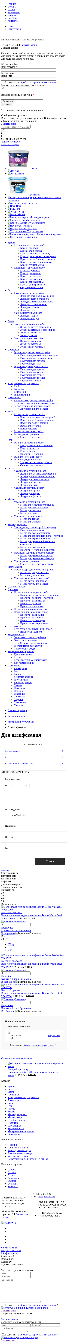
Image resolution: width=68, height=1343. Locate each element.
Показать (18, 861)
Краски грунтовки (30, 270)
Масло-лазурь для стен (32, 575)
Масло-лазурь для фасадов (34, 583)
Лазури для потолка (31, 482)
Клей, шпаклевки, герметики (23, 1097)
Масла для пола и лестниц (34, 507)
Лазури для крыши (30, 490)
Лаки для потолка (29, 307)
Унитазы (18, 705)
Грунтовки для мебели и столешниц (39, 355)
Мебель (18, 685)
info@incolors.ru (46, 1196)
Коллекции (14, 12)
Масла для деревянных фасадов (37, 558)
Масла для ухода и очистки (28, 561)
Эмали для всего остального (35, 327)
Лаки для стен (27, 310)
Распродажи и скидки (19, 1150)
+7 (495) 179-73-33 (11, 1250)
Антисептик (30, 203)
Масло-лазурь (32, 220)
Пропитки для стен (30, 603)
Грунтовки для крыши (32, 369)
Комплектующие (23, 682)
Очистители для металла (33, 643)
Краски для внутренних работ (30, 245)
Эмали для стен (28, 335)
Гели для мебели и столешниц (36, 445)
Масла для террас (29, 518)
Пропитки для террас (31, 617)
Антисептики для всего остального (39, 403)
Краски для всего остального (36, 262)
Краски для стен (29, 248)
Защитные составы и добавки (36, 462)
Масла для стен (28, 513)
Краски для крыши (30, 273)
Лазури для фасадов (31, 496)
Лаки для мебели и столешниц (36, 301)
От (6, 785)
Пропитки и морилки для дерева (38, 550)
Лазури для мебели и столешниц (37, 476)
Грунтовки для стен (30, 363)
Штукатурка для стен (31, 631)
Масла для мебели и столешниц (37, 504)
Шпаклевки (20, 391)
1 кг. (10, 947)
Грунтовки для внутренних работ (32, 352)
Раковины (19, 693)
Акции (11, 9)
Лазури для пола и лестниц (34, 479)
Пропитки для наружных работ (31, 612)
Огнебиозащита (36, 223)
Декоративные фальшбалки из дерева (28, 1159)
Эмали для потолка (30, 332)
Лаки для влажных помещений (37, 296)
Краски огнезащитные (32, 281)
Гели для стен (27, 451)
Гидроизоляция (22, 394)
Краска (33, 168)
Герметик (19, 389)
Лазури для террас (30, 493)
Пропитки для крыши (32, 614)
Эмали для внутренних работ (30, 324)
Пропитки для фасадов (32, 620)
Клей (16, 386)
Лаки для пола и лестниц (33, 304)
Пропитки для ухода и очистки (30, 609)
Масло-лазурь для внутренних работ (33, 569)
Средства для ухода (30, 437)
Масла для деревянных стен (35, 547)
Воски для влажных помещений (37, 417)
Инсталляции (21, 679)
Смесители (20, 702)
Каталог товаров (10, 141)
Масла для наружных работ (28, 516)
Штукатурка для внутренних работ (33, 629)
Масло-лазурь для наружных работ (32, 578)
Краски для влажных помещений (38, 256)
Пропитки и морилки (31, 454)
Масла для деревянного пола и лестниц (41, 535)
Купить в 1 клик (10, 930)
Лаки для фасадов (29, 318)
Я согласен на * (32, 1045)
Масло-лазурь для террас (33, 581)
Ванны (17, 674)
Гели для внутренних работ (28, 442)
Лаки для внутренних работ (29, 293)
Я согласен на (31, 82)
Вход (10, 26)
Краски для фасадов (31, 279)
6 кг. (10, 950)
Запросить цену (29, 1337)
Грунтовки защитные (31, 380)
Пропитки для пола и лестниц (36, 597)
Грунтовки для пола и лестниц (36, 358)
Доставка (13, 18)
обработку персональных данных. (38, 82)
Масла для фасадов (30, 521)
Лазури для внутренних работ (30, 471)
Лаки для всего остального (34, 298)
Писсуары (19, 688)
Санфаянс (19, 696)
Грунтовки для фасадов (32, 377)
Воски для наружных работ (28, 431)
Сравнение (25, 930)
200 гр (11, 944)
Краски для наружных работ (29, 267)
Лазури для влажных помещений (38, 473)
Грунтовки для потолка (32, 360)
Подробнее (7, 927)
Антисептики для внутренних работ (33, 400)
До (26, 785)
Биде (16, 671)
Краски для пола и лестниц (35, 253)
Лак (17, 170)
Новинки (13, 1144)
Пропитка (27, 225)
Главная (12, 4)
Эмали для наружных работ (29, 338)
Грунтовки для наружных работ (31, 366)
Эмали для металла (30, 341)
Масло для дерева (39, 217)
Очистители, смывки (31, 465)
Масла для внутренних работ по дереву (35, 527)
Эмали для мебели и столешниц (37, 329)
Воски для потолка (30, 425)
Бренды (12, 15)
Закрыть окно (8, 123)
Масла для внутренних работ (29, 502)
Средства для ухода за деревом (36, 564)
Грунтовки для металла (32, 372)
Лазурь (22, 211)
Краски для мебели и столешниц (38, 259)
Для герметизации (24, 662)
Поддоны (19, 691)
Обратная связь (9, 1247)
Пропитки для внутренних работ (31, 592)
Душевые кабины (23, 676)
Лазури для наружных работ (29, 487)
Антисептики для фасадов (34, 408)
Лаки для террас (29, 315)
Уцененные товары (18, 1156)
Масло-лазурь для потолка (34, 572)
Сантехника (30, 237)
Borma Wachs (17, 815)
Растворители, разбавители (28, 645)
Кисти (17, 657)
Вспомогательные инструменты (31, 660)
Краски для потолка (31, 250)
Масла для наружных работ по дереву (34, 552)
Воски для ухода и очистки (28, 434)
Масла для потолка (30, 510)
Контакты (13, 20)
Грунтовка (34, 194)
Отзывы (12, 6)
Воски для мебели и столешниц (37, 420)
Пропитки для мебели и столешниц (39, 595)
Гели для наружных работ (28, 456)
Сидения (18, 699)
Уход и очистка (35, 231)
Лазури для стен (29, 485)
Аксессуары (20, 668)
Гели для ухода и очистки (27, 459)
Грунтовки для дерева (32, 530)
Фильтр (5, 870)
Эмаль (21, 173)
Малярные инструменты (50, 234)
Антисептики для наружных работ (32, 406)
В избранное (8, 933)
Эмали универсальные (32, 346)
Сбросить (50, 861)
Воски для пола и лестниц (34, 423)
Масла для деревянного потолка (37, 538)
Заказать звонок (29, 45)
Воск (19, 206)
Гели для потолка (29, 448)
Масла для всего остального (35, 533)
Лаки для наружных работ (28, 312)
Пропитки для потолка (32, 600)
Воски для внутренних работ (29, 414)
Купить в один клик (36, 1307)
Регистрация (14, 29)
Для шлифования (23, 654)
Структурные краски (31, 287)
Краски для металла (31, 276)
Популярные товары (19, 1147)
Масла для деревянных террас (36, 555)
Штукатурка (30, 228)
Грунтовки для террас (32, 375)
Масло (21, 214)
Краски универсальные (32, 284)
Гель (17, 208)
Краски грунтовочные (32, 265)
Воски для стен (28, 428)
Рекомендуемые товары (20, 1153)
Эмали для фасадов (30, 344)
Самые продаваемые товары (16, 1058)
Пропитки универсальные (34, 623)
